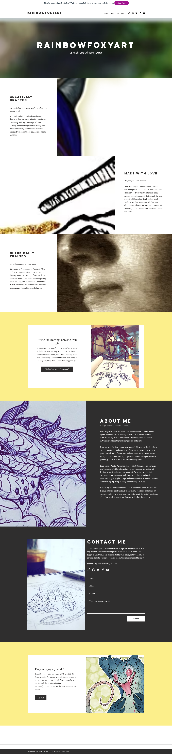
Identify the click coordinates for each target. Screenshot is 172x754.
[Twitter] (136, 13)
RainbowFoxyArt (44, 13)
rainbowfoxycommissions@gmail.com (102, 563)
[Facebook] (140, 13)
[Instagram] (132, 13)
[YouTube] (144, 13)
